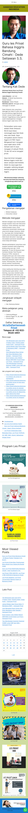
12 (10, 643)
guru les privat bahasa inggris (13, 424)
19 (10, 645)
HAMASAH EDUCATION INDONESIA (14, 8)
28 (17, 648)
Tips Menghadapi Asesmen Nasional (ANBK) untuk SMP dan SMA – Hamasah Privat (16, 365)
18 (7, 645)
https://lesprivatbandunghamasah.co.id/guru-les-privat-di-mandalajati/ (16, 376)
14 (17, 643)
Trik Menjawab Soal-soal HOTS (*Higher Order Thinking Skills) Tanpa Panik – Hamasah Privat (15, 342)
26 (10, 648)
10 (4, 643)
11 (7, 643)
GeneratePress (17, 810)
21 (17, 645)
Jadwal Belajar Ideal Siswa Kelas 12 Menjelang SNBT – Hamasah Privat (16, 348)
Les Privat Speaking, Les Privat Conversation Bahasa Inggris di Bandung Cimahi (11, 579)
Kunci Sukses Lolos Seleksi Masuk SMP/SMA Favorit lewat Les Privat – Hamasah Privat (15, 359)
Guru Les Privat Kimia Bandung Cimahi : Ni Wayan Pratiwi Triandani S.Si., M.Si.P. (13, 558)
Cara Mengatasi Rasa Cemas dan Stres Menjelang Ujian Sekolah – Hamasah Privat (14, 354)
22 (20, 645)
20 (14, 645)
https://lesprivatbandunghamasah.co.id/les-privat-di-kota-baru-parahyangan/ (16, 382)
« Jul (13, 655)
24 (4, 648)
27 (14, 648)
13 (14, 643)
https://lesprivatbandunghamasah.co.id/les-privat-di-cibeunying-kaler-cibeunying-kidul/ (16, 391)
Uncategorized (8, 421)
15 (20, 643)
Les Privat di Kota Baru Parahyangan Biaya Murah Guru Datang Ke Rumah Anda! (13, 564)
